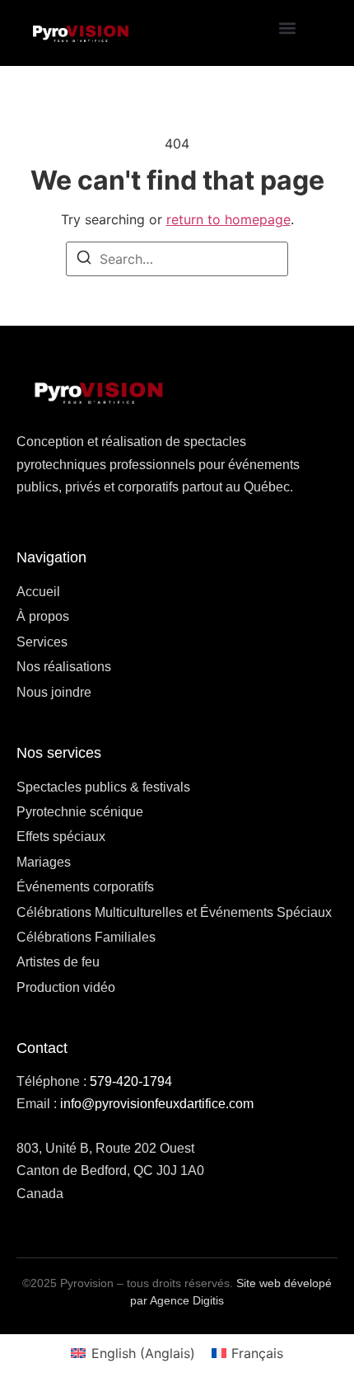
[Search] (84, 259)
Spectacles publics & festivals (103, 787)
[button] (287, 28)
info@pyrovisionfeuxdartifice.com (157, 1104)
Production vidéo (65, 987)
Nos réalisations (63, 667)
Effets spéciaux (60, 837)
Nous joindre (53, 692)
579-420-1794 (131, 1081)
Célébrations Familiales (86, 937)
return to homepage (228, 219)
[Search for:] (177, 259)
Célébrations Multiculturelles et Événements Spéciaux (174, 912)
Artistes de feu (58, 962)
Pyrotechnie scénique (79, 812)
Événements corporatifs (85, 887)
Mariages (43, 862)
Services (42, 642)
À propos (42, 616)
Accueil (38, 592)
